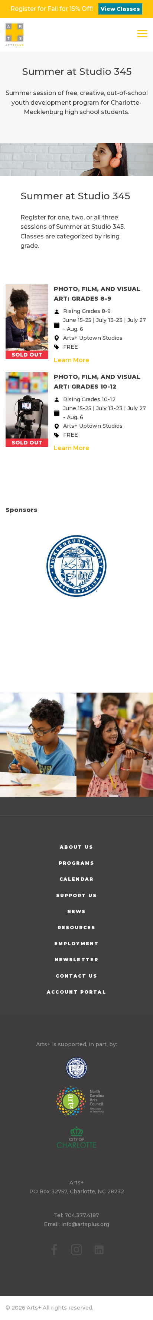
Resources (77, 927)
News (76, 911)
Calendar (76, 879)
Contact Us (77, 976)
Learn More (71, 360)
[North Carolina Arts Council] (76, 1106)
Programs (76, 863)
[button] (142, 33)
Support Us (76, 895)
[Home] (14, 34)
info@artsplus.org (85, 1224)
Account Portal (76, 992)
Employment (76, 943)
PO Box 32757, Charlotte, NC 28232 (76, 1191)
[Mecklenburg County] (76, 567)
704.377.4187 (82, 1215)
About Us (77, 847)
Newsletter (76, 959)
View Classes (120, 9)
